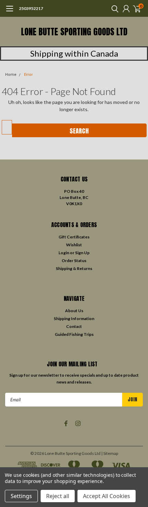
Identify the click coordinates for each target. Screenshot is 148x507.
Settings (21, 496)
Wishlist (74, 244)
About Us (74, 310)
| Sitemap (109, 453)
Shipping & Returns (74, 268)
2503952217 (31, 8)
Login (64, 252)
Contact (74, 326)
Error (28, 74)
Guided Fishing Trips (74, 334)
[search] (113, 8)
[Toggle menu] (9, 12)
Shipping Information (74, 318)
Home (11, 74)
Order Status (74, 260)
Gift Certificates (74, 236)
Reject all (57, 496)
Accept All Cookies (106, 496)
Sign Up (82, 252)
